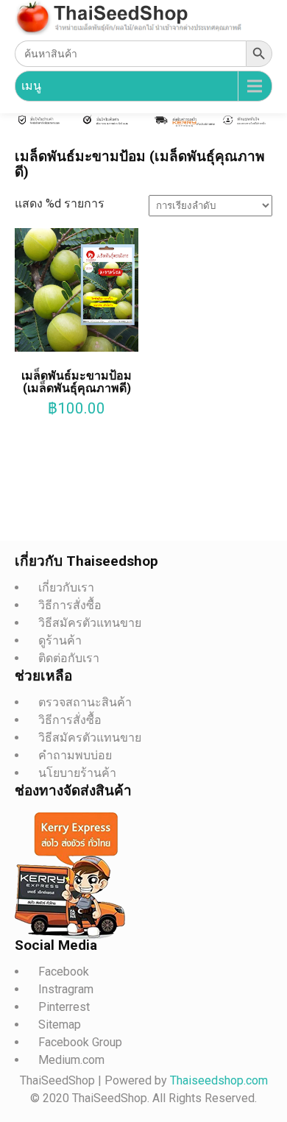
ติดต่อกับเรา (68, 658)
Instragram (65, 989)
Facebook (63, 972)
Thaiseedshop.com (219, 1080)
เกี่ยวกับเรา (66, 587)
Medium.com (71, 1060)
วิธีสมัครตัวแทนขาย (89, 623)
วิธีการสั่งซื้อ (70, 605)
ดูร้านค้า (60, 640)
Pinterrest (64, 1007)
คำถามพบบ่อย (75, 755)
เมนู (31, 86)
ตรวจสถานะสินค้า (85, 702)
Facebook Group (80, 1042)
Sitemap (59, 1025)
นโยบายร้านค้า (77, 773)
